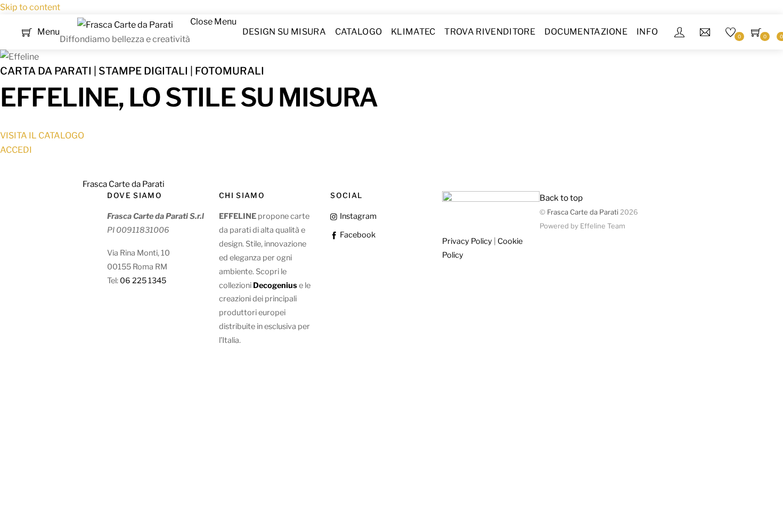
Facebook (356, 235)
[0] (27, 31)
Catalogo (358, 32)
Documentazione (585, 32)
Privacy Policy (467, 241)
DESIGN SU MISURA (284, 32)
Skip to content (30, 7)
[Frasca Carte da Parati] (125, 25)
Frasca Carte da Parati (582, 212)
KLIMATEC (413, 32)
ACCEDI (16, 150)
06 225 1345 (143, 280)
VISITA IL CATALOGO (42, 135)
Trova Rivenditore (489, 32)
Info (647, 32)
